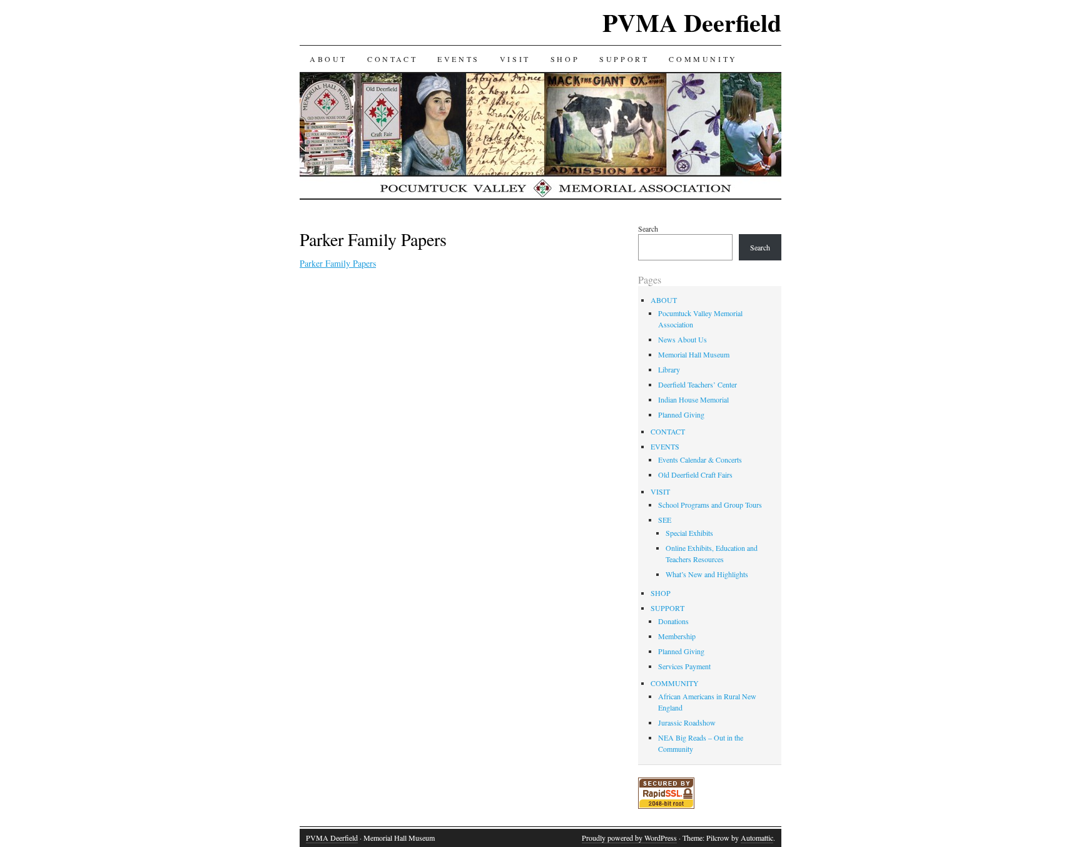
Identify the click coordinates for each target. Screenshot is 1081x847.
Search (648, 228)
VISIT (515, 59)
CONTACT (392, 59)
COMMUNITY (703, 59)
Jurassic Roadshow (687, 722)
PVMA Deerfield (691, 22)
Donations (673, 621)
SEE (664, 520)
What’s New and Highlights (707, 574)
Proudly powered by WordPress (629, 838)
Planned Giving (681, 414)
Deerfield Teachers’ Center (697, 384)
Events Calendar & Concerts (700, 459)
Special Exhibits (689, 533)
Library (669, 369)
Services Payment (684, 666)
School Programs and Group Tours (710, 505)
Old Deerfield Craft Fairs (695, 475)
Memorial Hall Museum (693, 354)
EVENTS (458, 59)
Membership (677, 636)
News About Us (682, 339)
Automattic (757, 838)
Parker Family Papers (338, 263)
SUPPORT (624, 59)
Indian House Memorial (693, 399)
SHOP (565, 59)
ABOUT (328, 59)
